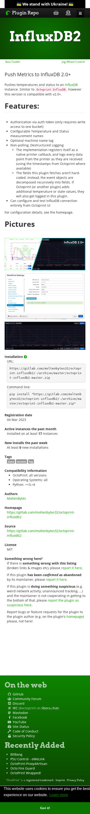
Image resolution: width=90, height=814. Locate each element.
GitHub (18, 694)
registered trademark (40, 780)
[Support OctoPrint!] (68, 12)
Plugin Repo (25, 13)
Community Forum (27, 699)
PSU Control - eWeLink (27, 759)
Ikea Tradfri (12, 61)
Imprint (60, 780)
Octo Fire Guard (22, 768)
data (11, 461)
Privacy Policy (75, 780)
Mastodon (20, 712)
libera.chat (50, 708)
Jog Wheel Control (73, 61)
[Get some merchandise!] (56, 12)
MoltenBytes (16, 498)
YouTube (19, 722)
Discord (18, 703)
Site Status (21, 726)
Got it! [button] (45, 808)
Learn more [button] (58, 795)
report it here (71, 568)
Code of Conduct (25, 731)
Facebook (20, 717)
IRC (15, 708)
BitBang (16, 754)
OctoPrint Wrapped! (25, 773)
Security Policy (24, 736)
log (31, 461)
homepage (74, 616)
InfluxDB (71, 84)
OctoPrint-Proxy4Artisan (28, 763)
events (21, 461)
